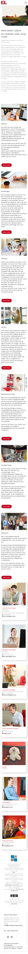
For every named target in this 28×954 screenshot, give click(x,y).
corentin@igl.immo (9, 616)
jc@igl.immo (7, 733)
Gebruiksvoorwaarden (11, 943)
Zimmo (19, 948)
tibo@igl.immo (8, 807)
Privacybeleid (8, 945)
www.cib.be (14, 903)
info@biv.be (14, 890)
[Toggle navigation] (25, 2)
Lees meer (6, 165)
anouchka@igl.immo (10, 695)
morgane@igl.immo (10, 656)
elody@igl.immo (9, 845)
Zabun (14, 948)
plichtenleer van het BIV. (12, 885)
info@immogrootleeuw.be (13, 925)
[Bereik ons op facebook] (8, 937)
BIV (14, 872)
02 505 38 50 (19, 889)
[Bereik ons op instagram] (12, 937)
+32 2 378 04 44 (12, 931)
